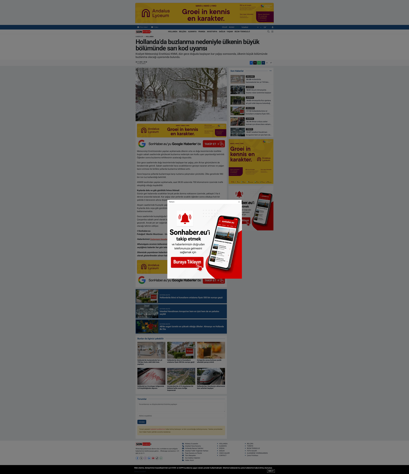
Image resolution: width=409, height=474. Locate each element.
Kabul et (271, 471)
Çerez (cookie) (140, 471)
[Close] (239, 202)
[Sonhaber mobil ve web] (204, 241)
